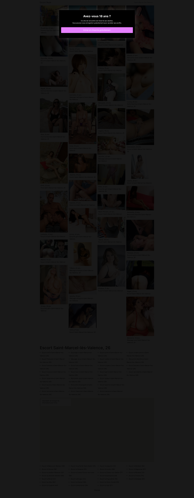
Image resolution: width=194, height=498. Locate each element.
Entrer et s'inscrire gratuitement (97, 30)
